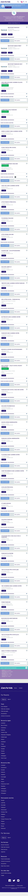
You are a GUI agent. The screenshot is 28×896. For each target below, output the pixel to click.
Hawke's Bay (4, 732)
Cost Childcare (4, 706)
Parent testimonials (5, 859)
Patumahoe (4, 671)
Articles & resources (5, 716)
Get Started (8, 7)
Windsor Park (4, 812)
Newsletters (4, 713)
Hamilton (3, 774)
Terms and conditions (10, 885)
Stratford (3, 786)
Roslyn (2, 826)
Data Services (4, 849)
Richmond (3, 828)
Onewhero (4, 674)
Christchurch (3, 767)
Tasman (2, 751)
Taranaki (3, 748)
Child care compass (5, 709)
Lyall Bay (3, 802)
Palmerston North (5, 784)
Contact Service (4, 40)
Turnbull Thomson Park (6, 819)
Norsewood (3, 809)
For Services (5, 833)
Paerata (3, 676)
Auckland (3, 723)
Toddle (2, 875)
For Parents (5, 695)
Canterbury (3, 727)
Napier (2, 779)
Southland (3, 746)
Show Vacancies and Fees (7, 96)
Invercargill (3, 777)
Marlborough (4, 737)
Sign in (9, 699)
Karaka (3, 670)
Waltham (3, 814)
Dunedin (3, 770)
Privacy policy (20, 885)
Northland (3, 741)
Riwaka (2, 800)
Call (4, 90)
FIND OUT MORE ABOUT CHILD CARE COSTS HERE (14, 19)
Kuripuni (2, 816)
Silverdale (3, 805)
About (15, 688)
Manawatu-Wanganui (6, 734)
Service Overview (5, 845)
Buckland (4, 673)
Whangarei (3, 793)
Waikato (3, 753)
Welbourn (3, 807)
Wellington (3, 755)
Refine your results (13, 23)
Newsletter (3, 863)
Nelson (2, 739)
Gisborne (3, 730)
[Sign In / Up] (24, 2)
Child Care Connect (5, 847)
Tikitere (2, 821)
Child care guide (4, 711)
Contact (20, 688)
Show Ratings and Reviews (7, 37)
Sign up (4, 699)
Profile (4, 34)
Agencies (3, 852)
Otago (2, 744)
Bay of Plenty (4, 725)
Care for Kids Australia (6, 873)
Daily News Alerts (5, 866)
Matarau (3, 823)
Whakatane (3, 791)
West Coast (3, 758)
